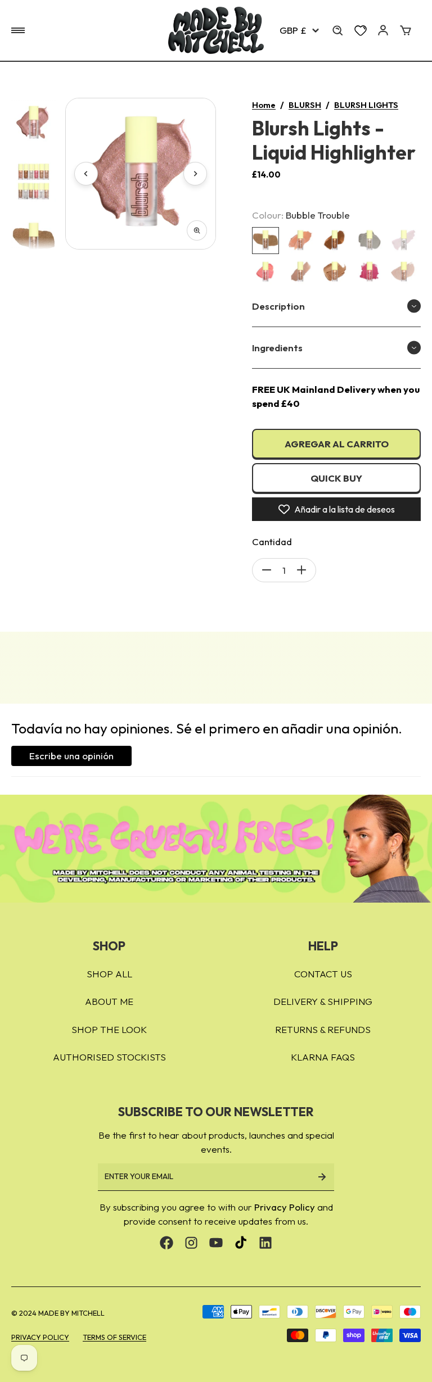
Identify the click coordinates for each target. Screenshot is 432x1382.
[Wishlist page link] (360, 30)
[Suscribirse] (321, 1177)
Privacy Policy (284, 1207)
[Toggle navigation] (18, 30)
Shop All (109, 974)
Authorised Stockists (109, 1057)
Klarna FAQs (323, 1057)
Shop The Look (109, 1029)
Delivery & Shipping (322, 1001)
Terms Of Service (114, 1337)
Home (264, 104)
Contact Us (323, 974)
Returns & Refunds (323, 1029)
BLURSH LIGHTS (366, 104)
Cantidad (272, 541)
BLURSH (305, 104)
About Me (109, 1001)
